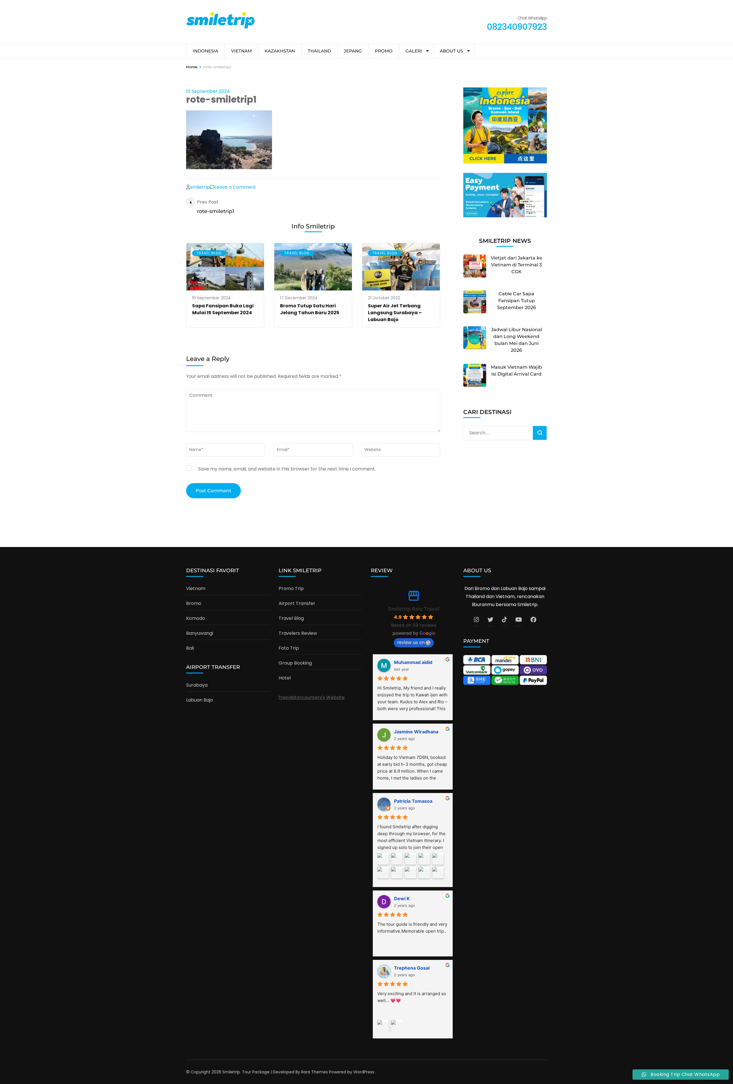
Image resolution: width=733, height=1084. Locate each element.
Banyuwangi (199, 633)
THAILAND (319, 51)
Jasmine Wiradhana (416, 732)
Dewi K (402, 898)
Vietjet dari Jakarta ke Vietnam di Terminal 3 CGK (516, 264)
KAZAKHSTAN (280, 51)
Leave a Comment (235, 187)
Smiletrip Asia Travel (414, 609)
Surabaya (197, 685)
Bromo (193, 603)
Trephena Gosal (411, 968)
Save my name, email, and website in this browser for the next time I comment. (287, 469)
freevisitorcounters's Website (312, 697)
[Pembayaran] (505, 215)
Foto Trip (289, 648)
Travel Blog (209, 253)
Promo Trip (291, 588)
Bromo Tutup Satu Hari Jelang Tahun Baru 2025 (309, 309)
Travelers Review (298, 633)
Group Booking (295, 663)
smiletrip (200, 187)
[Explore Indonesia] (505, 162)
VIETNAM (241, 51)
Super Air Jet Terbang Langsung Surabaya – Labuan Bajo (395, 312)
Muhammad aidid (413, 662)
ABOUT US (451, 51)
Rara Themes (314, 1072)
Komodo (195, 618)
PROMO (384, 51)
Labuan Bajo (199, 700)
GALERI (413, 51)
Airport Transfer (297, 603)
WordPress (363, 1072)
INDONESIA (205, 51)
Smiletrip (231, 1072)
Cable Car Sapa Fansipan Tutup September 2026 (516, 300)
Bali (190, 648)
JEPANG (353, 51)
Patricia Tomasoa (413, 801)
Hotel (285, 678)
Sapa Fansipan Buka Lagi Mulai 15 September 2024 (223, 309)
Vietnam (195, 588)
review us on (411, 642)
